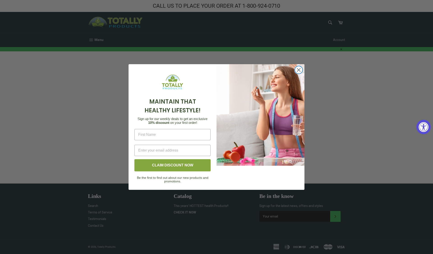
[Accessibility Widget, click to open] (423, 127)
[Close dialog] (299, 70)
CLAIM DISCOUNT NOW (172, 165)
